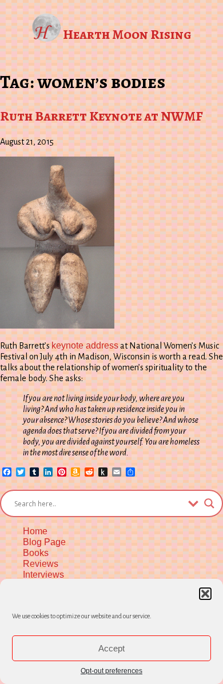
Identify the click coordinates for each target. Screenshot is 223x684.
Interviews (43, 574)
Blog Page (44, 542)
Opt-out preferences (111, 671)
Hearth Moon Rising (127, 34)
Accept (111, 648)
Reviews (40, 564)
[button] (205, 593)
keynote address (84, 345)
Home (35, 531)
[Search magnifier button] (209, 503)
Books (36, 553)
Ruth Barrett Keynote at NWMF (101, 116)
